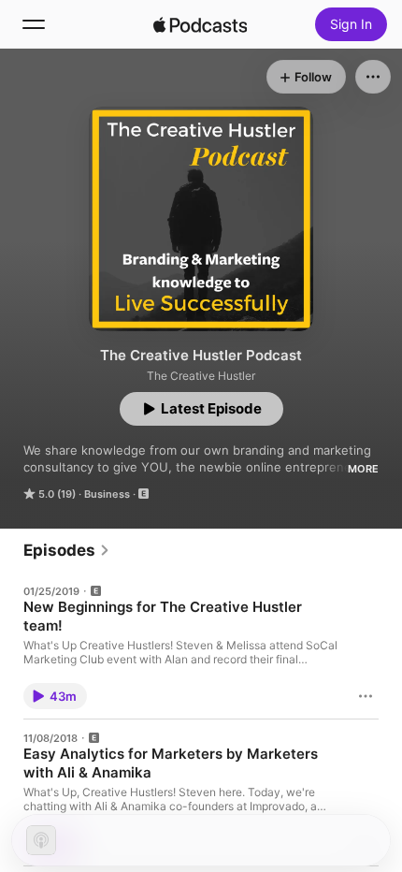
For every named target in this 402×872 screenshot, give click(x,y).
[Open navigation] (33, 24)
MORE (363, 468)
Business (107, 494)
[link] (66, 550)
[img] (200, 24)
